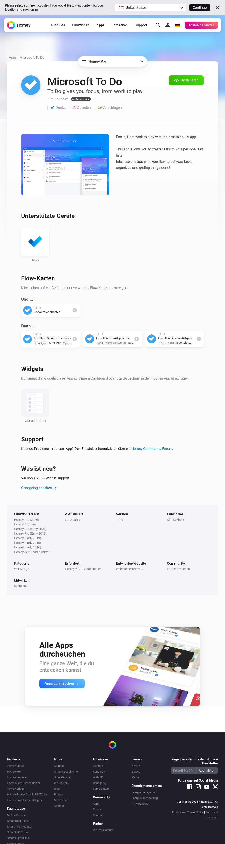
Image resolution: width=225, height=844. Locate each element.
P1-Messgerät (140, 803)
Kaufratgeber (16, 809)
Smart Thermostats (19, 826)
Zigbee (136, 771)
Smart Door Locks (18, 820)
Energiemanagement (144, 792)
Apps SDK (99, 771)
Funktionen (80, 25)
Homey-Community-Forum (151, 449)
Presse (58, 794)
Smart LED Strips (17, 832)
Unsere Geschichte (66, 771)
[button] (150, 7)
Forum (97, 809)
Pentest (98, 815)
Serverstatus (101, 788)
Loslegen (98, 765)
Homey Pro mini (17, 777)
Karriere (59, 765)
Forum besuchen (178, 569)
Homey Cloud (15, 765)
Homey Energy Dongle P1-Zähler (27, 794)
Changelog (99, 783)
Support (141, 25)
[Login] (168, 25)
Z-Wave (136, 765)
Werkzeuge (21, 569)
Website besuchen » (129, 569)
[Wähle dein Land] (177, 25)
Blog (57, 788)
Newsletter (61, 800)
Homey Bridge (15, 788)
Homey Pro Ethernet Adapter (24, 800)
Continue (200, 7)
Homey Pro (14, 771)
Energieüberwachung (145, 798)
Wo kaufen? (61, 783)
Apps (100, 25)
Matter (136, 777)
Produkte (58, 25)
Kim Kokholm (176, 519)
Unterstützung (62, 777)
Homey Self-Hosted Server (23, 783)
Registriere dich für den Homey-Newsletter (194, 761)
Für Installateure (103, 830)
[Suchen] (158, 25)
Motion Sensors (17, 815)
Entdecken (120, 25)
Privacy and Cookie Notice (187, 812)
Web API (98, 777)
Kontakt (59, 805)
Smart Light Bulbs (18, 838)
